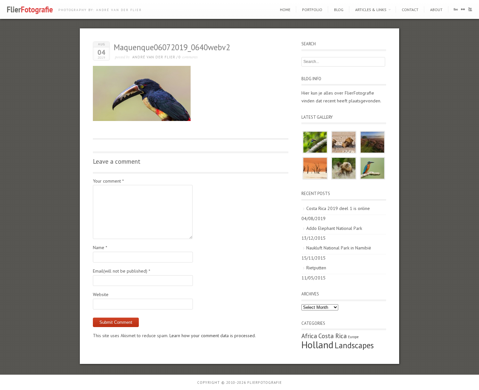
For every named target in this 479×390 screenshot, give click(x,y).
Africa (309, 336)
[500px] (455, 10)
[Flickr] (462, 10)
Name (100, 247)
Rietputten (316, 268)
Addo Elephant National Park (334, 228)
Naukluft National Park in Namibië (338, 248)
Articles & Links (370, 9)
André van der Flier (153, 57)
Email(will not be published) (121, 271)
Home (285, 9)
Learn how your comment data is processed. (212, 335)
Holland (317, 344)
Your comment (108, 181)
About (436, 9)
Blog (338, 9)
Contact (410, 9)
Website (101, 294)
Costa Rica (332, 336)
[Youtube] (470, 10)
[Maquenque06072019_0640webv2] (142, 119)
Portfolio (312, 9)
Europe (353, 337)
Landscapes (354, 345)
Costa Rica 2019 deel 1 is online (338, 208)
